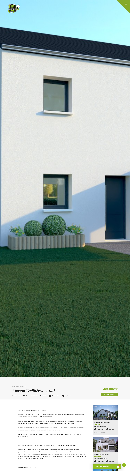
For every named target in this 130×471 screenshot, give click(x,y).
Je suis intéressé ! (109, 394)
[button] (64, 379)
